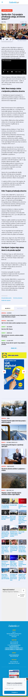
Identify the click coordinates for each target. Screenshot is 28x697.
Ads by (23, 73)
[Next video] (8, 71)
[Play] (3, 71)
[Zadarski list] (14, 2)
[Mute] (12, 71)
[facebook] (3, 39)
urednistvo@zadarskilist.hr (14, 655)
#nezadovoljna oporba (6, 298)
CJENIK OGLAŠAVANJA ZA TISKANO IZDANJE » (14, 649)
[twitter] (7, 39)
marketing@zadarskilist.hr (15, 645)
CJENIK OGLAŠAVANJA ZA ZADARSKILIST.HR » (14, 648)
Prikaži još (14, 348)
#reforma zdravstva (17, 298)
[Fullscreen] (24, 71)
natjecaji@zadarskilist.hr (14, 646)
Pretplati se (15, 692)
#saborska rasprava (6, 300)
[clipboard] (11, 39)
